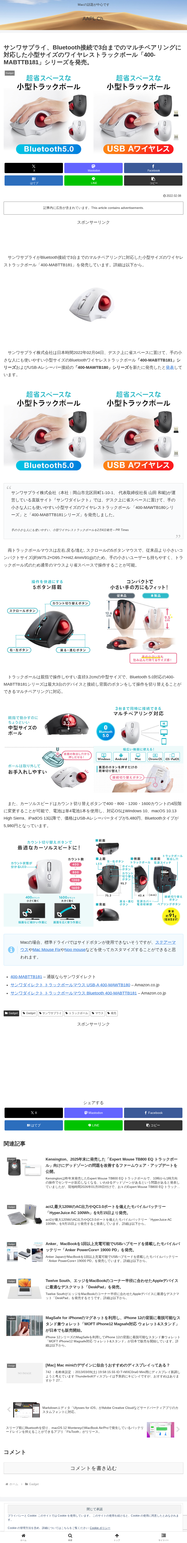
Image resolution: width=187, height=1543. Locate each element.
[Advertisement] (93, 236)
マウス (99, 1013)
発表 (170, 367)
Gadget (13, 1013)
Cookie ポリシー (100, 1528)
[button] (153, 180)
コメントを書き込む (93, 1468)
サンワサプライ (52, 1013)
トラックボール (78, 1013)
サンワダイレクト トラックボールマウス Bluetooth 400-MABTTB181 (73, 993)
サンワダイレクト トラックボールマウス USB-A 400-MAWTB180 (70, 985)
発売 (113, 1013)
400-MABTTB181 (26, 976)
